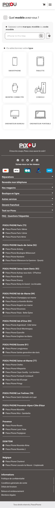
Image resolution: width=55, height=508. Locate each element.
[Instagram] (22, 160)
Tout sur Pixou (9, 210)
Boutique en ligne (10, 193)
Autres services (9, 199)
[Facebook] (17, 160)
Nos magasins (9, 187)
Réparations (8, 176)
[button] (50, 4)
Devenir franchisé (10, 204)
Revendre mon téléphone (14, 182)
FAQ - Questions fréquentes (15, 215)
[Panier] (44, 4)
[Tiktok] (32, 160)
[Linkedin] (37, 160)
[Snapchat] (27, 160)
